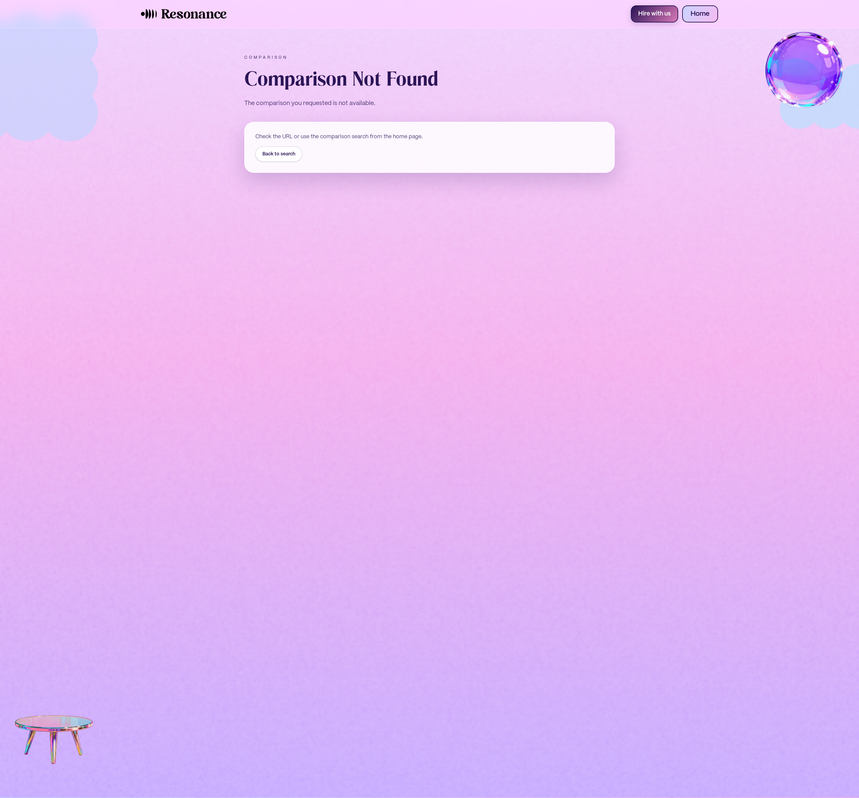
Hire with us (654, 14)
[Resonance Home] (184, 14)
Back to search (278, 154)
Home (700, 14)
